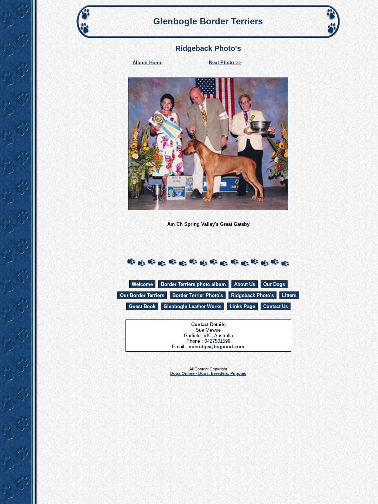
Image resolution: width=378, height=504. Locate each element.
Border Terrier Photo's (197, 295)
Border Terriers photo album (193, 284)
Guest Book (142, 306)
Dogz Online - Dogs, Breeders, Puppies (208, 373)
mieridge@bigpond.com (216, 346)
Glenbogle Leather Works (192, 306)
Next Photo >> (225, 62)
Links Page (242, 306)
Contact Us (275, 306)
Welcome (142, 284)
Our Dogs (274, 284)
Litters (289, 295)
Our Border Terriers (142, 295)
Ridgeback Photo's (252, 295)
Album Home (147, 62)
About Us (244, 284)
